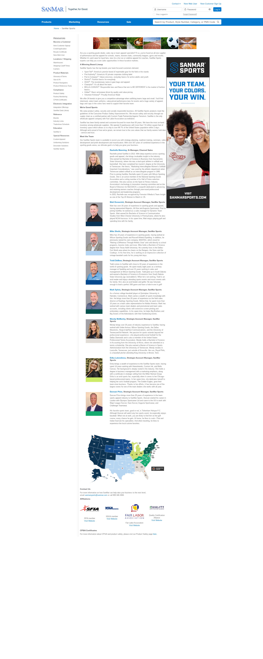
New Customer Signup (61, 46)
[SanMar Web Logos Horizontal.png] (65, 9)
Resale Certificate (60, 52)
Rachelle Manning (118, 150)
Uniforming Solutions (61, 143)
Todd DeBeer (116, 260)
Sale (129, 22)
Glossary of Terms (60, 76)
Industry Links (58, 121)
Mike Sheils (115, 231)
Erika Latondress (118, 358)
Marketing (74, 22)
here (154, 534)
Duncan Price (116, 392)
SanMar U (57, 132)
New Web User (190, 3)
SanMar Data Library (61, 110)
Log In (217, 9)
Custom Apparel (59, 139)
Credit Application (60, 49)
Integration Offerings (60, 107)
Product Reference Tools (62, 86)
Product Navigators (60, 83)
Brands (56, 118)
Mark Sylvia (115, 290)
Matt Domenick (117, 202)
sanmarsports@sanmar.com (96, 495)
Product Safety (58, 93)
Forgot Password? (190, 14)
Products (46, 22)
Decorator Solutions (60, 146)
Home (56, 28)
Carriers (56, 69)
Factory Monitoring (60, 97)
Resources (103, 22)
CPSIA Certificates (60, 100)
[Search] (218, 22)
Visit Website (89, 521)
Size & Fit (56, 80)
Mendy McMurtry (117, 319)
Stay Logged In (162, 14)
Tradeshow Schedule (61, 124)
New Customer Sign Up (210, 3)
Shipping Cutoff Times (61, 66)
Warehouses (58, 63)
